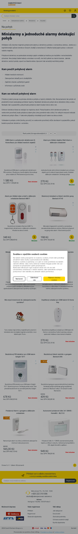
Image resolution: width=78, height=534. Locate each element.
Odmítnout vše (34, 279)
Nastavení (19, 279)
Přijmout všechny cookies (54, 279)
